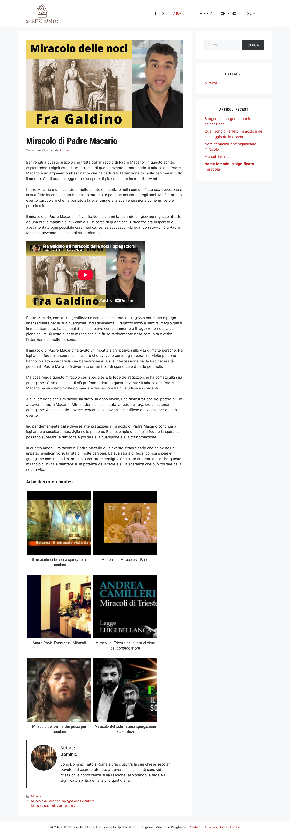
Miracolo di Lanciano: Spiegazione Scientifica (63, 801)
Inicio (159, 13)
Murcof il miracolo (219, 156)
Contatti (252, 13)
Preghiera (204, 13)
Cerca (253, 45)
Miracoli (179, 13)
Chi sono (228, 13)
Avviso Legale (230, 827)
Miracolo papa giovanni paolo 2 (53, 805)
